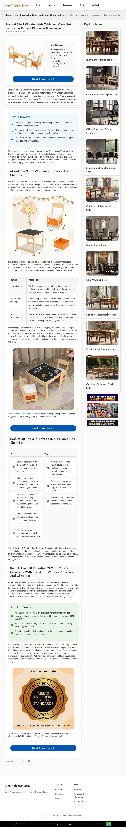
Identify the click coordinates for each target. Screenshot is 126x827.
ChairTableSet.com (17, 786)
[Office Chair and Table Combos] (102, 112)
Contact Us (79, 801)
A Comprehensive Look (60, 49)
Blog (82, 5)
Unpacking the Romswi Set (61, 52)
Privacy (77, 789)
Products (51, 5)
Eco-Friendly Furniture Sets (101, 349)
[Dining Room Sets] (102, 228)
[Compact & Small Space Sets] (102, 77)
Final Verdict (56, 61)
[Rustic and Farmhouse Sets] (102, 42)
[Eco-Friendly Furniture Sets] (102, 332)
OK (109, 824)
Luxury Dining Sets (96, 280)
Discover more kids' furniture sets (22, 414)
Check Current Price (42, 79)
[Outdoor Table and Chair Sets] (102, 367)
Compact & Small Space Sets (102, 94)
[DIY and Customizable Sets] (102, 297)
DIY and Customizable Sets (101, 314)
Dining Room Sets (96, 245)
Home (38, 5)
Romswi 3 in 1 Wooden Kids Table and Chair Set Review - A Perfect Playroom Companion (38, 26)
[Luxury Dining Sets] (102, 263)
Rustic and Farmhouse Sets (101, 59)
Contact (95, 5)
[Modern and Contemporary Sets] (102, 151)
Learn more (100, 824)
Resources (68, 5)
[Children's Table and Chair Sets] (102, 189)
